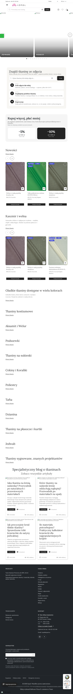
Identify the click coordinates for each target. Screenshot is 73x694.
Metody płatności (43, 582)
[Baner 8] (40, 59)
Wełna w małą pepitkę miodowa (56, 194)
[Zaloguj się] (58, 9)
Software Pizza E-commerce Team (41, 689)
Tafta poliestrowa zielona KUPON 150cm (36, 194)
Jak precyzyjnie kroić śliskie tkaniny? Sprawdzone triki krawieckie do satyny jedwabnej (18, 530)
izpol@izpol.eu (46, 632)
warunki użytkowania (21, 658)
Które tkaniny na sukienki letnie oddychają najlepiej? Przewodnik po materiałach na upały (50, 488)
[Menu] (70, 675)
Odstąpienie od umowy (44, 577)
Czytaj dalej (11, 509)
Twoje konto (10, 611)
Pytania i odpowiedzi (44, 591)
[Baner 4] (32, 59)
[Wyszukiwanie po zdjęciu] (42, 9)
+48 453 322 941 (52, 629)
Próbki (40, 589)
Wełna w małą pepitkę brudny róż (13, 194)
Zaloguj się (9, 617)
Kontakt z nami (42, 598)
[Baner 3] (31, 59)
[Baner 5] (34, 59)
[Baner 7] (38, 59)
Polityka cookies (42, 575)
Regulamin (41, 584)
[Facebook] (44, 637)
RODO (40, 586)
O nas (39, 580)
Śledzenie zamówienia (12, 615)
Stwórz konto (9, 620)
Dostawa (40, 573)
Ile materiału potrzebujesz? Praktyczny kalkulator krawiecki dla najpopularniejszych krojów (51, 531)
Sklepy (40, 603)
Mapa (39, 593)
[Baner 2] (29, 59)
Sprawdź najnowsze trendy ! (14, 575)
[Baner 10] (44, 59)
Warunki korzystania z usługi (54, 686)
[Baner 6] (36, 59)
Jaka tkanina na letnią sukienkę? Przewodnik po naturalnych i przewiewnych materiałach (19, 488)
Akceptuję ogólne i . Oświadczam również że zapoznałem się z (20, 661)
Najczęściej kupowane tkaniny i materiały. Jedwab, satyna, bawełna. (20, 578)
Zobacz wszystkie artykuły (36, 473)
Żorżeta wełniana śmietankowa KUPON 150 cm (57, 268)
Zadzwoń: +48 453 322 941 (12, 1)
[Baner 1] (27, 59)
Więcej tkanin (10, 154)
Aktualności (22, 509)
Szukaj (60, 78)
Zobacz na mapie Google (45, 626)
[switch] (67, 687)
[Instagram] (39, 637)
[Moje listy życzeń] (62, 9)
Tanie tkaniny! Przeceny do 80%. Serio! (17, 573)
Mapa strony (41, 600)
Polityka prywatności (41, 686)
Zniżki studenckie (43, 596)
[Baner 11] (46, 59)
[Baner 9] (42, 59)
